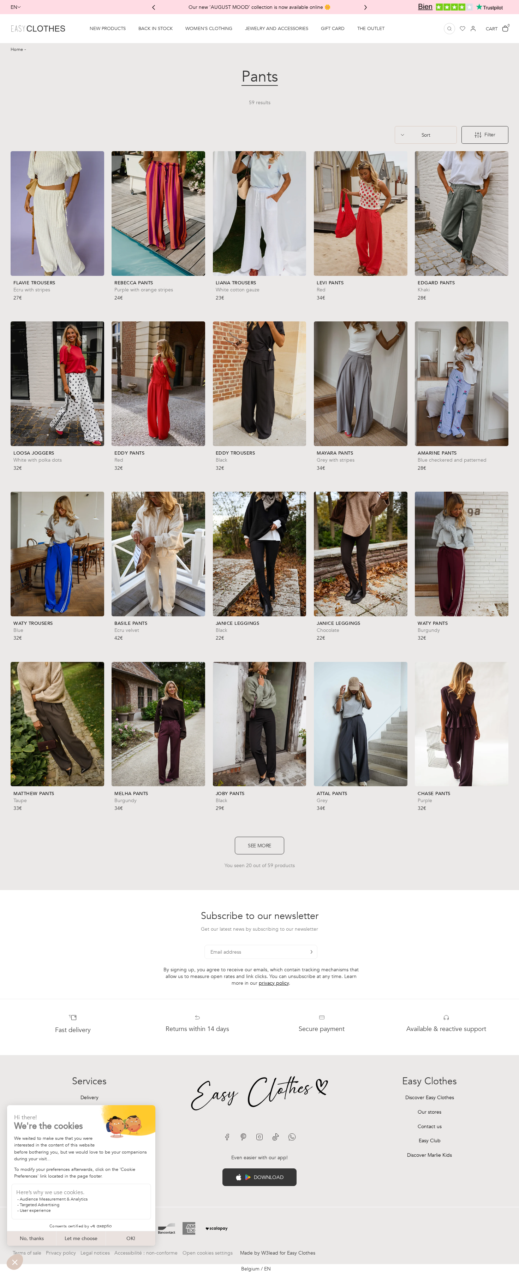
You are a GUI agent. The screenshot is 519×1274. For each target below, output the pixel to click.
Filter (489, 134)
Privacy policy (61, 1253)
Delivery (89, 1097)
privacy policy (274, 983)
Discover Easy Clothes (429, 1097)
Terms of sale (27, 1253)
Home (17, 49)
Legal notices (95, 1253)
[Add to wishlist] (96, 288)
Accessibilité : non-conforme (146, 1253)
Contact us (430, 1126)
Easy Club (430, 1140)
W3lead (269, 1253)
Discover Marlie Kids (429, 1155)
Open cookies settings (208, 1253)
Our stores (429, 1112)
